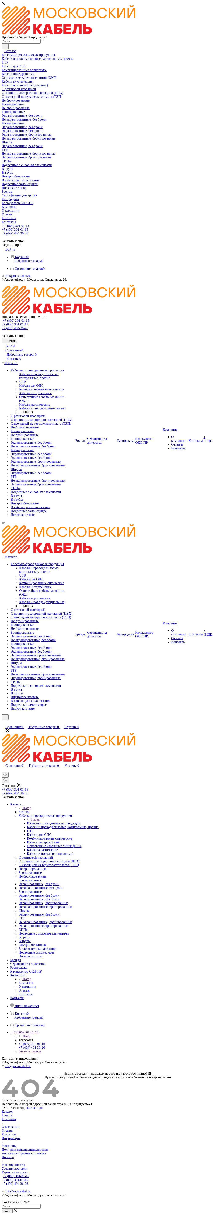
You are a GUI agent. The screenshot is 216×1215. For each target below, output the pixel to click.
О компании (10, 1126)
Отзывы (7, 1130)
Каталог (24, 812)
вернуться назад (13, 1107)
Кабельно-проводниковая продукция (53, 823)
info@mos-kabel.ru (18, 276)
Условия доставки (14, 1168)
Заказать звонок (30, 1051)
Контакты (9, 1134)
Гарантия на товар (15, 1172)
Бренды (7, 1115)
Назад (27, 808)
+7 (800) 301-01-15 (16, 226)
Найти (7, 1211)
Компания (26, 983)
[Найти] (5, 46)
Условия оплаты (13, 1164)
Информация (11, 1138)
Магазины (9, 1145)
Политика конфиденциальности (25, 1149)
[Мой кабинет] (3, 722)
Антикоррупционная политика (24, 1153)
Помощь (8, 1157)
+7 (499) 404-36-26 (15, 233)
